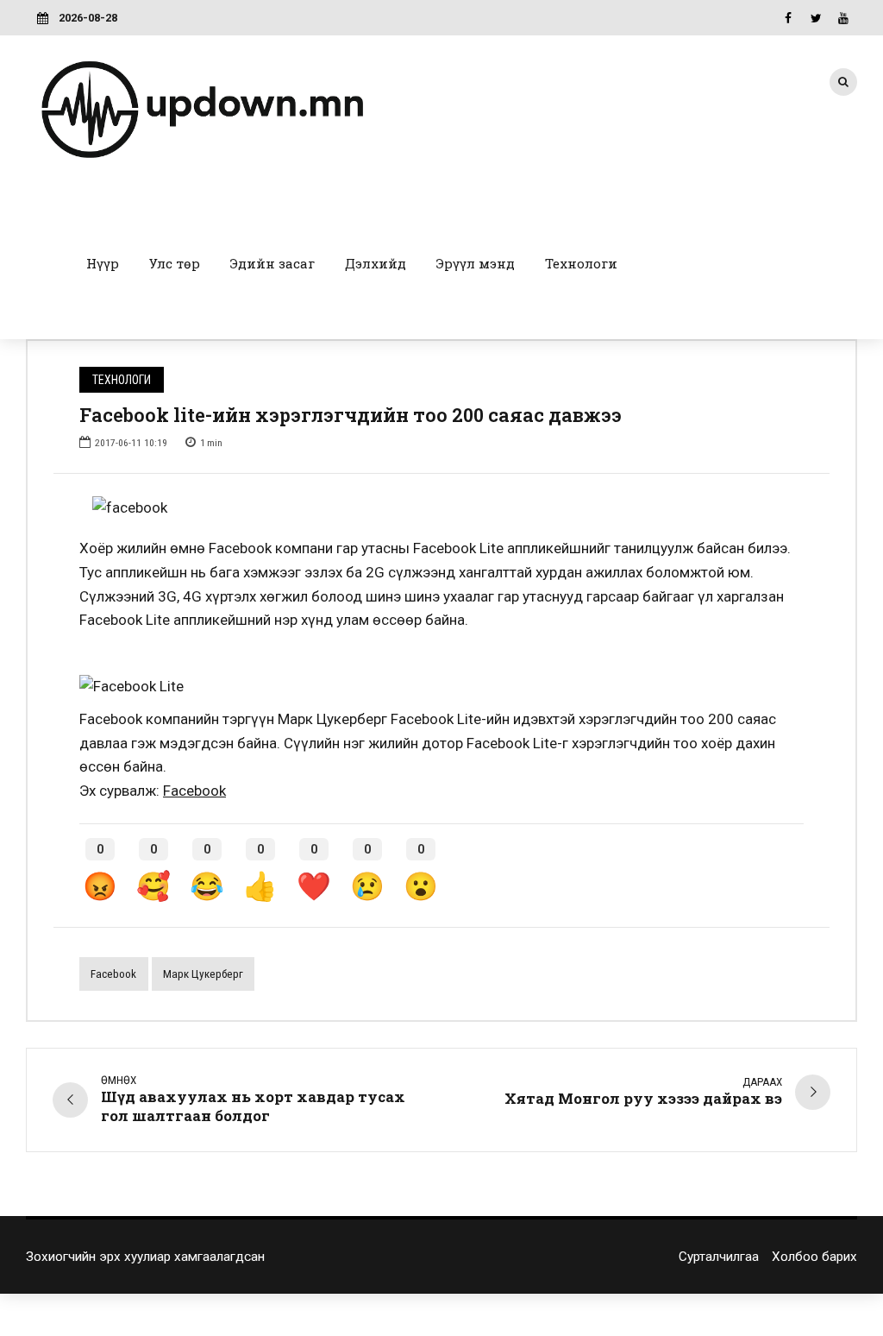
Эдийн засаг (272, 263)
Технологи (581, 263)
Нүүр (102, 263)
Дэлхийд (375, 263)
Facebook (194, 790)
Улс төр (174, 263)
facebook (113, 973)
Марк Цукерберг (203, 973)
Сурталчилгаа (719, 1256)
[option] (441, 508)
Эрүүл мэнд (475, 263)
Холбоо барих (814, 1256)
